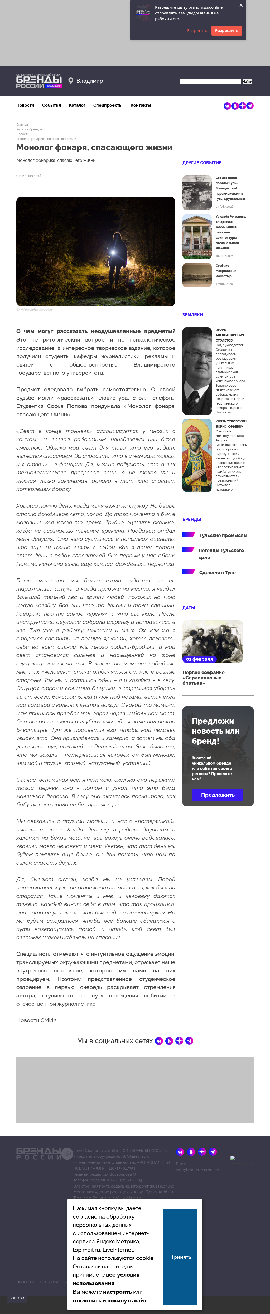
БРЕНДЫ (191, 519)
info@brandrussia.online (152, 1186)
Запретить (197, 30)
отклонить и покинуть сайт (110, 1300)
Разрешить (226, 30)
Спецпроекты (108, 105)
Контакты (141, 105)
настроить (117, 1292)
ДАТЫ (188, 607)
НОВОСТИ (25, 1282)
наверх (17, 1297)
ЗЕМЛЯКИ (192, 314)
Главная (22, 124)
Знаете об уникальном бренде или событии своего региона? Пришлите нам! (212, 768)
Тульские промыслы (223, 535)
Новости (25, 105)
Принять (180, 1257)
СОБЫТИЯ (49, 1282)
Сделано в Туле (217, 573)
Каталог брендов (29, 129)
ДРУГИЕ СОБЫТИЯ (202, 162)
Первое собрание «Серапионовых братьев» (203, 678)
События (51, 105)
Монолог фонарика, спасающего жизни (46, 139)
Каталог (77, 105)
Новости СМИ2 (36, 1020)
